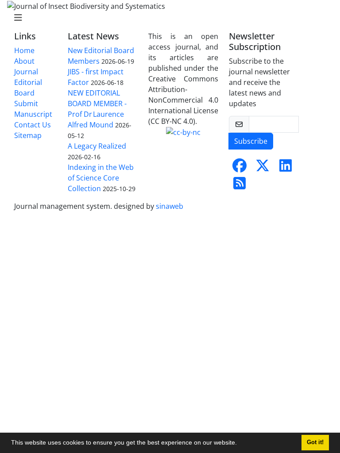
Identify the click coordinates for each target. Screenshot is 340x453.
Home (24, 50)
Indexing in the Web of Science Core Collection (101, 177)
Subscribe (250, 141)
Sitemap (28, 135)
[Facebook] (239, 168)
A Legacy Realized (97, 146)
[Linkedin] (285, 168)
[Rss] (239, 186)
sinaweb (169, 206)
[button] (240, 443)
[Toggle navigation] (167, 18)
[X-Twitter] (262, 168)
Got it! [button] (315, 442)
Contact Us (32, 125)
